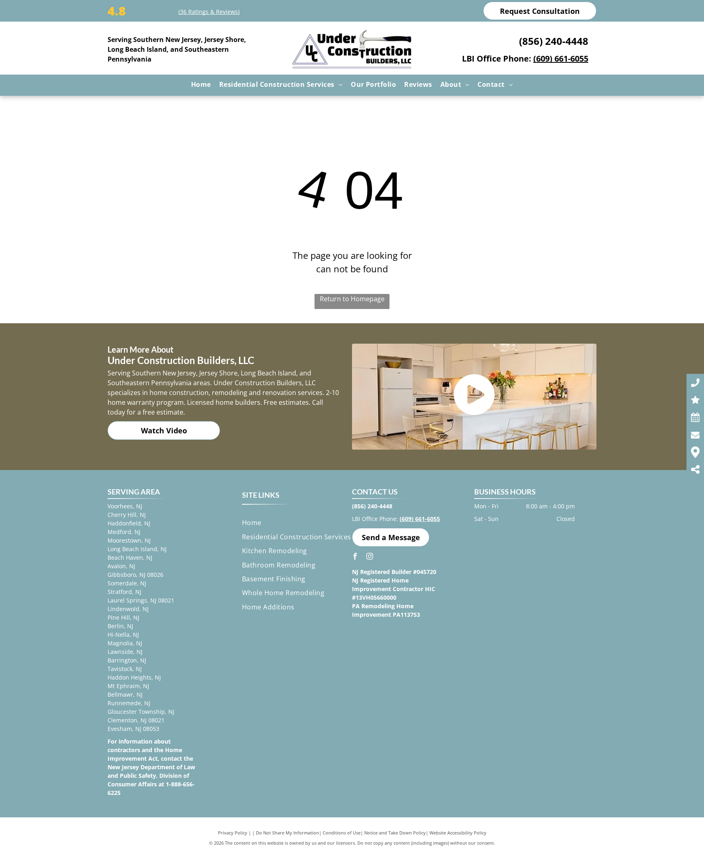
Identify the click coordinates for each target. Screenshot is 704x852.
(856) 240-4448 (553, 41)
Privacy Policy (232, 833)
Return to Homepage (352, 298)
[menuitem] (201, 84)
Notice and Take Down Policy (395, 833)
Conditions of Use (342, 833)
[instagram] (370, 557)
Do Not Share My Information (287, 833)
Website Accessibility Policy (457, 833)
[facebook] (355, 557)
